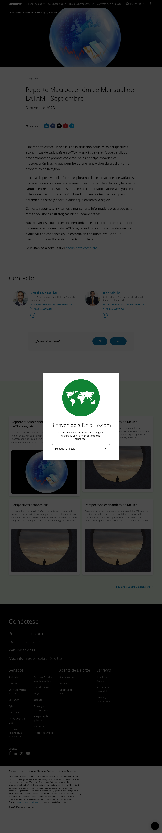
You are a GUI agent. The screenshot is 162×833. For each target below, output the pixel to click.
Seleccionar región (66, 448)
